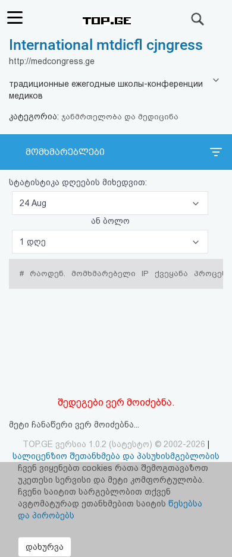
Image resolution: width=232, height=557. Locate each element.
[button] (110, 203)
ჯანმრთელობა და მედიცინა (119, 116)
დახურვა (45, 547)
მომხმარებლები (65, 152)
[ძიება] (198, 19)
